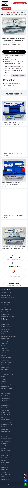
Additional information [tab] (18, 75)
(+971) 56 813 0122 (16, 285)
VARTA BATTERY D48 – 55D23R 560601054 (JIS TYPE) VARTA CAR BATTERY (11, 184)
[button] (11, 3)
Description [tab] (7, 75)
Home (4, 12)
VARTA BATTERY (11, 12)
